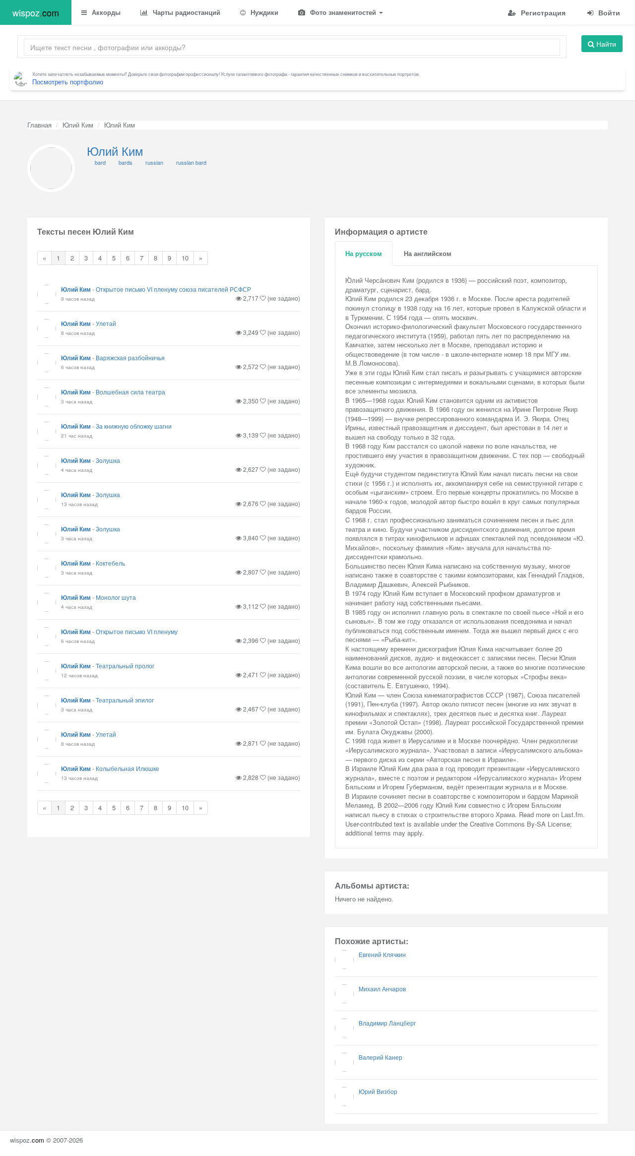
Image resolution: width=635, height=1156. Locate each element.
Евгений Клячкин (382, 954)
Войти (608, 12)
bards (125, 162)
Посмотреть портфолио (67, 81)
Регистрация (542, 12)
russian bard (191, 162)
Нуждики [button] (263, 12)
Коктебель (110, 563)
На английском (427, 253)
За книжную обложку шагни (134, 426)
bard (100, 162)
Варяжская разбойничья (130, 357)
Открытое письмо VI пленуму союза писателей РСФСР (173, 289)
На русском (363, 253)
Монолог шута (116, 597)
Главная (39, 124)
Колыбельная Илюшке (127, 768)
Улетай (106, 323)
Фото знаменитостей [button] (343, 12)
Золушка (108, 460)
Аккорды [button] (105, 12)
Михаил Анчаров (382, 988)
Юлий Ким (78, 124)
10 (185, 257)
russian (154, 162)
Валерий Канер (380, 1057)
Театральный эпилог (125, 700)
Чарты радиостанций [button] (185, 12)
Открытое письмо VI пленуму (137, 631)
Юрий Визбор (378, 1091)
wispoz (35, 12)
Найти (605, 44)
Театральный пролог (125, 665)
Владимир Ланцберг (387, 1023)
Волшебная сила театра (130, 391)
